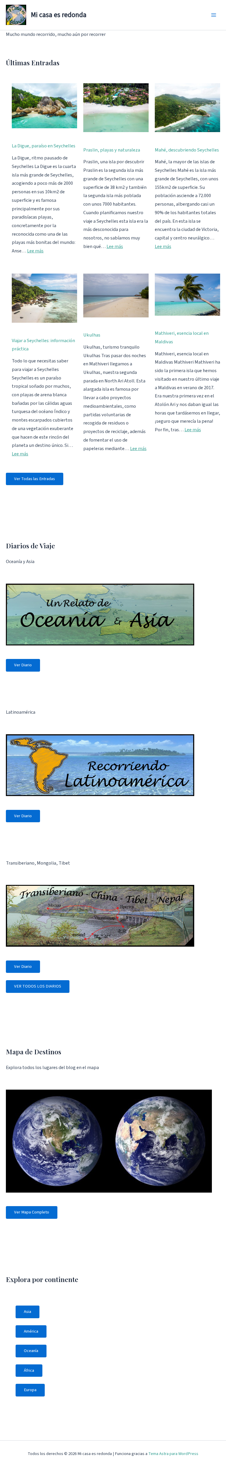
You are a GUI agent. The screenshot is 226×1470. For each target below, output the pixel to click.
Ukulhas (91, 335)
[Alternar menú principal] (213, 15)
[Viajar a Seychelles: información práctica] (44, 298)
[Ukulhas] (116, 295)
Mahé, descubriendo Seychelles (187, 150)
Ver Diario (23, 665)
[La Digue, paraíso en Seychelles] (44, 105)
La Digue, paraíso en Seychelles (43, 145)
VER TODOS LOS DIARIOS (37, 986)
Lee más (35, 250)
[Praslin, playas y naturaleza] (116, 107)
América (31, 1331)
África (29, 1370)
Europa (30, 1390)
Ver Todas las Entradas (34, 479)
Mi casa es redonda (59, 15)
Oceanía (31, 1351)
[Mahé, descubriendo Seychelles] (187, 107)
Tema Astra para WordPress (173, 1454)
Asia (27, 1311)
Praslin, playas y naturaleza (111, 150)
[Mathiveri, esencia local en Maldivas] (187, 294)
